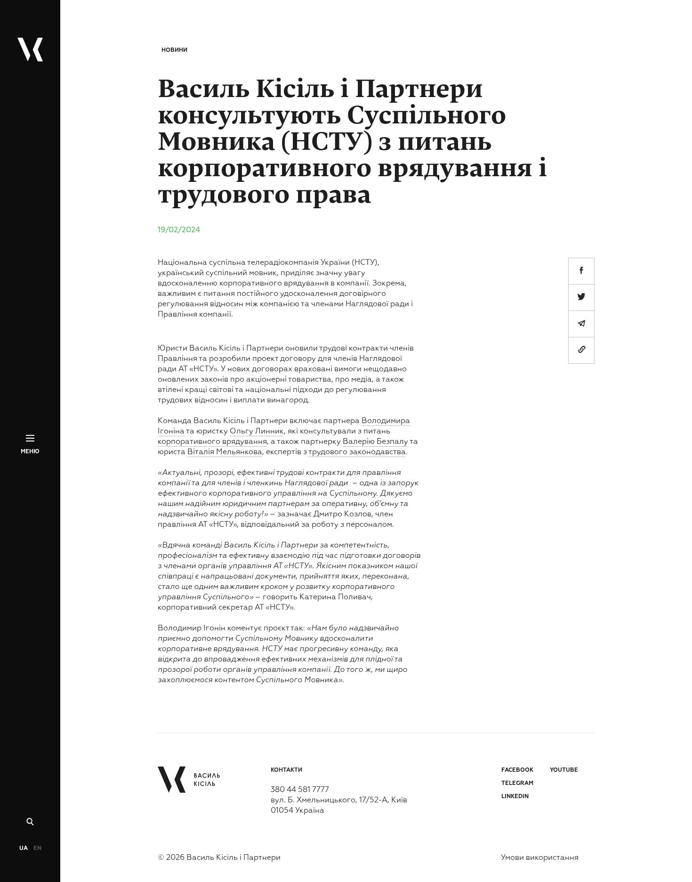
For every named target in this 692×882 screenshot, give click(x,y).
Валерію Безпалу (375, 442)
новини (174, 50)
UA (23, 848)
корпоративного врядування (212, 442)
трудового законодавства (357, 452)
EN (37, 848)
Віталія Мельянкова (224, 452)
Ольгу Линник (257, 431)
